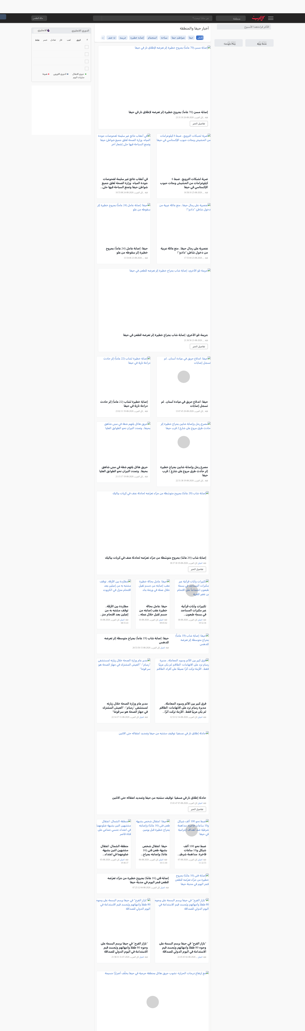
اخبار (200, 563)
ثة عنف (111, 37)
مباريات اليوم (78, 77)
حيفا (191, 37)
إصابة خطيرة (137, 37)
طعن (101, 37)
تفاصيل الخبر (199, 123)
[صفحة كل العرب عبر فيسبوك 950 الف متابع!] (79, 18)
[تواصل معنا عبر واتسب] (57, 18)
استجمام (152, 37)
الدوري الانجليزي (80, 30)
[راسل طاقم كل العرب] (64, 18)
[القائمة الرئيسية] (271, 18)
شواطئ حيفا (178, 37)
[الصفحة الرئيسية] (258, 18)
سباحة (164, 37)
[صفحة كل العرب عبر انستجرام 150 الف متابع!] (86, 18)
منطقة (236, 18)
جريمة (123, 37)
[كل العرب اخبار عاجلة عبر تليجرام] (71, 18)
